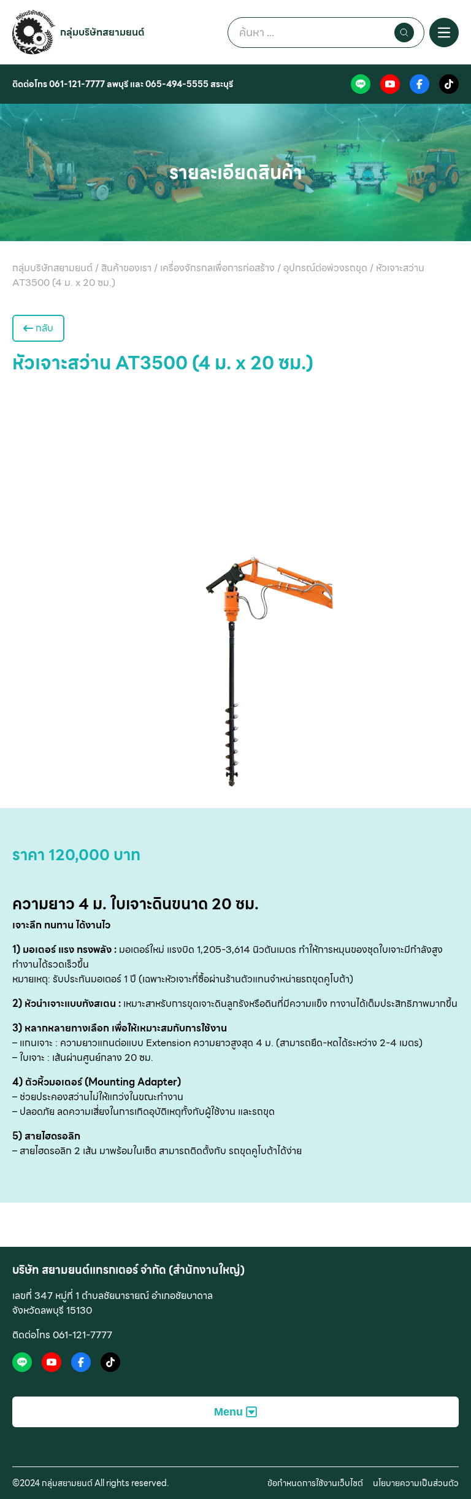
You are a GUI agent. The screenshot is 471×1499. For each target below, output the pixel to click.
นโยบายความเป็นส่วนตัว (416, 1483)
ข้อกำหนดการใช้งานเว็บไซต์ (315, 1483)
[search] (404, 32)
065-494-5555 (177, 84)
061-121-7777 (77, 84)
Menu (228, 1412)
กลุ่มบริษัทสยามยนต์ (102, 32)
